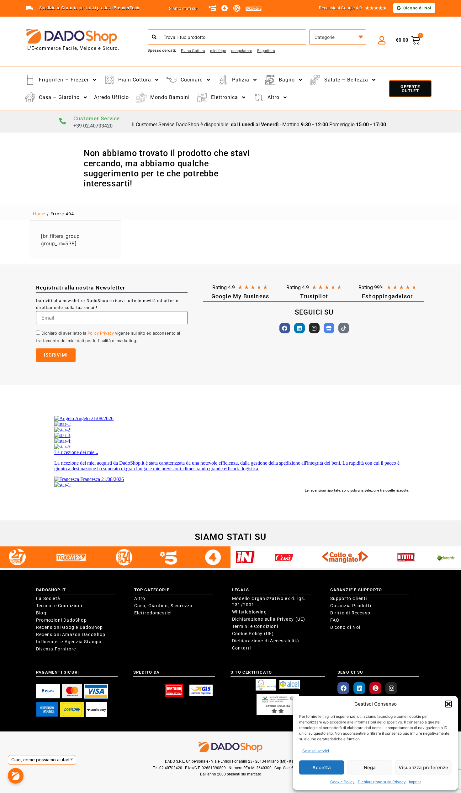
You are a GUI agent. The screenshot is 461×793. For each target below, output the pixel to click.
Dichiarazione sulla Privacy (382, 782)
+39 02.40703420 (93, 126)
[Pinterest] (375, 688)
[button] (448, 704)
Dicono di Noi (345, 627)
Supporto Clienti (348, 598)
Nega (370, 767)
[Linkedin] (299, 328)
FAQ (335, 620)
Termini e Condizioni (59, 605)
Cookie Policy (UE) (253, 633)
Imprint (415, 782)
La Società (48, 598)
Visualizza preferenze (423, 767)
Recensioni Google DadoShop (69, 627)
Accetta (321, 767)
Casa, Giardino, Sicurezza (163, 605)
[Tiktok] (343, 328)
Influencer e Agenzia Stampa (69, 641)
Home (39, 213)
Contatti (241, 647)
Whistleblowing (249, 611)
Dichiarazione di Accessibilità (265, 640)
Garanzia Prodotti (350, 605)
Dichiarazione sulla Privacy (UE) (268, 619)
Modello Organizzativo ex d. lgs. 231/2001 (268, 601)
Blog (41, 612)
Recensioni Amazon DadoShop (70, 634)
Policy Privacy (100, 333)
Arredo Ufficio (111, 97)
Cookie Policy (342, 782)
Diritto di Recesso (350, 612)
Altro (140, 598)
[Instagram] (314, 328)
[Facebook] (284, 328)
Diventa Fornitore (56, 648)
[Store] (329, 328)
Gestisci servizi (315, 751)
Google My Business (240, 296)
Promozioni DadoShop (61, 620)
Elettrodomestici (153, 612)
